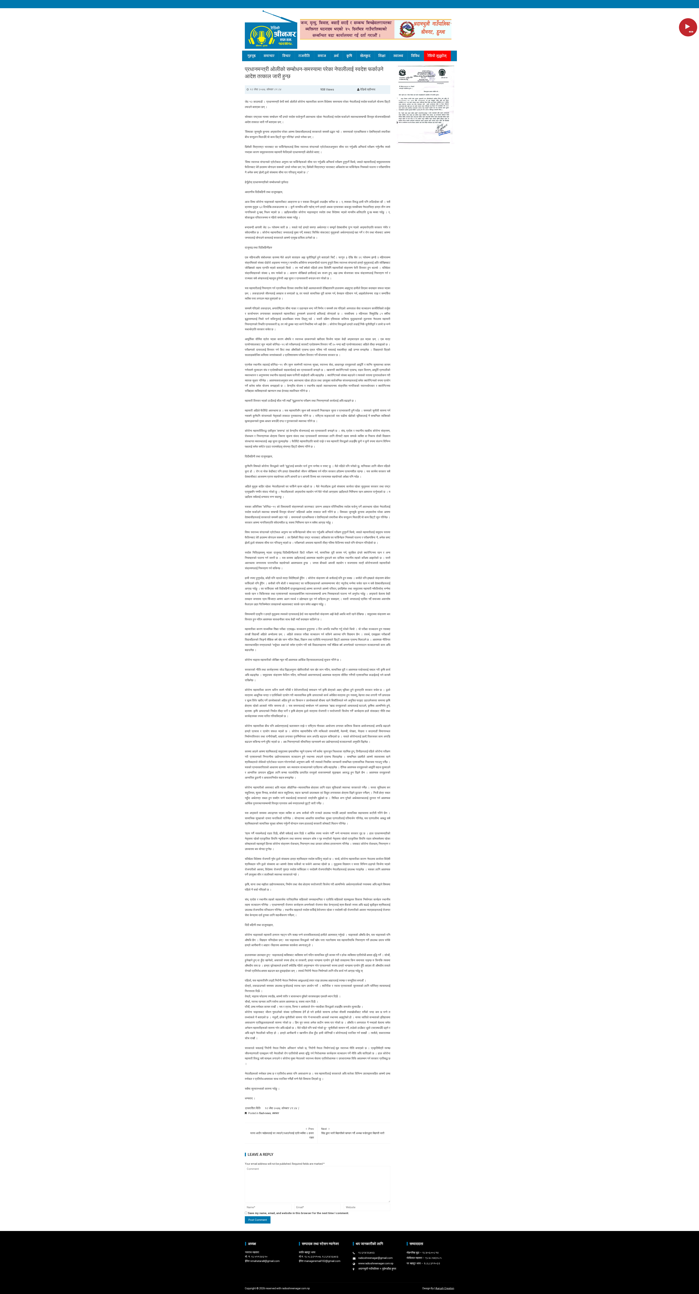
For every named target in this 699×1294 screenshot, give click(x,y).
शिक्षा (382, 56)
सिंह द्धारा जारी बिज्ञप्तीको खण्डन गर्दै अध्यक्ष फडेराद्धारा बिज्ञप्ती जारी (352, 1131)
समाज (322, 56)
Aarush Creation (444, 1288)
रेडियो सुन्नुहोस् (437, 56)
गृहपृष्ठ (251, 56)
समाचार (269, 56)
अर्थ (336, 56)
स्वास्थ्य (398, 56)
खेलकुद (365, 56)
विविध (415, 56)
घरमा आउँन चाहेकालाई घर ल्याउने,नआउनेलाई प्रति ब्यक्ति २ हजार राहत (282, 1133)
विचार (286, 56)
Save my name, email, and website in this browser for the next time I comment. (298, 1213)
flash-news (265, 1113)
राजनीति (304, 56)
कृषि (349, 56)
